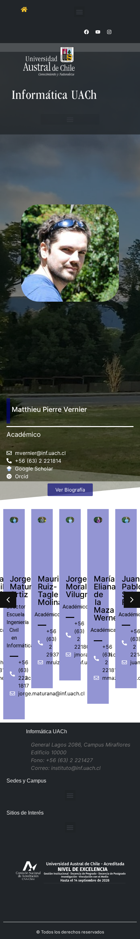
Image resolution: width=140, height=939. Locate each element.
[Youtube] (98, 32)
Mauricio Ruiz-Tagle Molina (54, 590)
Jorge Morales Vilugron (81, 586)
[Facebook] (86, 32)
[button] (79, 11)
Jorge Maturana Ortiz (28, 586)
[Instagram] (109, 32)
